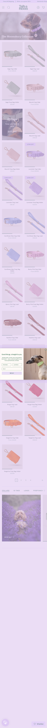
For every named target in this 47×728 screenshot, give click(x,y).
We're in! (12, 373)
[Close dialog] (45, 349)
